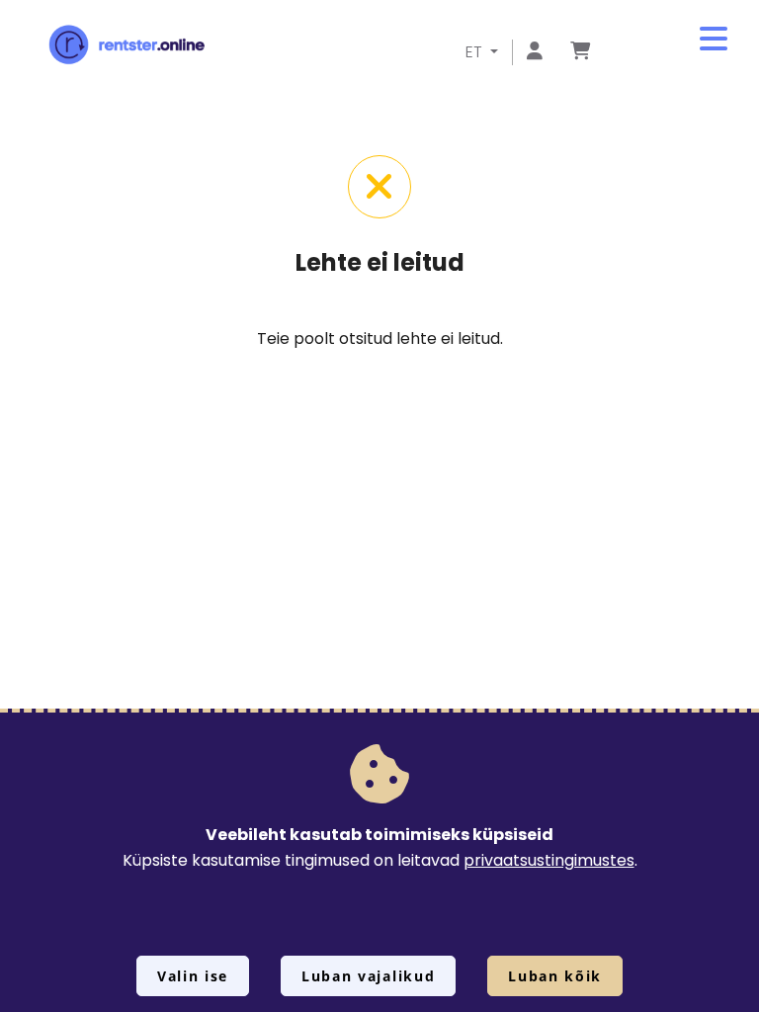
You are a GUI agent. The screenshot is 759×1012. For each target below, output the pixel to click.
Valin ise (192, 976)
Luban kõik (555, 976)
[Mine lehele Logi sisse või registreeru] (534, 52)
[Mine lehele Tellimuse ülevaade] (580, 52)
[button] (713, 39)
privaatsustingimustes (549, 860)
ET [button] (475, 52)
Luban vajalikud (368, 976)
